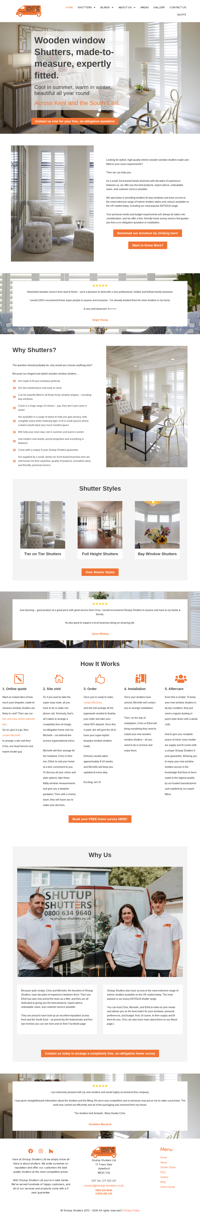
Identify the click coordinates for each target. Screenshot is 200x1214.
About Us (125, 7)
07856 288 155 (103, 1193)
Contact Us (178, 7)
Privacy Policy (131, 1210)
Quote (181, 14)
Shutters (85, 7)
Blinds (105, 7)
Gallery (159, 7)
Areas (144, 7)
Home (69, 7)
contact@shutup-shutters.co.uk (104, 1185)
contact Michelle (11, 735)
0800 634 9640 (103, 1190)
